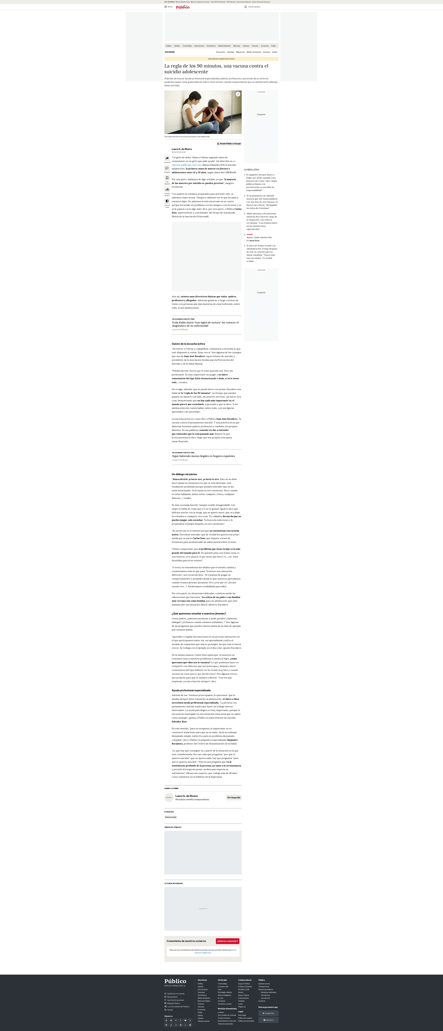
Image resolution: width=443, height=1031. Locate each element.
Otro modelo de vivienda (227, 1015)
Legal (240, 1011)
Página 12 (241, 1007)
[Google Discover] (171, 1020)
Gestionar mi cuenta (175, 994)
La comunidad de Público (178, 1007)
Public (273, 46)
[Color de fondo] (167, 201)
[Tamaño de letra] (167, 189)
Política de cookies (245, 1018)
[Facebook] (176, 1020)
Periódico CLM (243, 989)
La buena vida (223, 987)
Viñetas (200, 1018)
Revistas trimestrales (227, 1009)
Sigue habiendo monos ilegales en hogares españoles (203, 456)
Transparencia (263, 987)
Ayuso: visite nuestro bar (259, 237)
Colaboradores (244, 980)
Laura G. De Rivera (180, 329)
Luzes (240, 1004)
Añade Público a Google (230, 144)
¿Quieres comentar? (227, 941)
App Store (269, 1020)
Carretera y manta (224, 1004)
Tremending (187, 46)
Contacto (261, 1001)
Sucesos (266, 52)
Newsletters (172, 997)
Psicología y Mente (225, 992)
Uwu (219, 989)
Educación (220, 52)
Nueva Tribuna (243, 995)
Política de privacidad (246, 1021)
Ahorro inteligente (224, 995)
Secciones (202, 980)
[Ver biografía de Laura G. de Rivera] (169, 797)
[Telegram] (176, 1025)
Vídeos (200, 1015)
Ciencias (255, 46)
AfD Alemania (231, 2)
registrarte (206, 953)
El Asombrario (243, 998)
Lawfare (221, 1012)
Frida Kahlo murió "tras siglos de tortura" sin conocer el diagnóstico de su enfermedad (205, 324)
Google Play (269, 1013)
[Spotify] (181, 1025)
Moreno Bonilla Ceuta (183, 2)
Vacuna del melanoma (244, 2)
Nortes (240, 992)
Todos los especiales (225, 1024)
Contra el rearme (224, 1018)
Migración (240, 52)
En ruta (220, 998)
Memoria (236, 46)
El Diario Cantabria (245, 987)
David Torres (254, 241)
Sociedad (170, 52)
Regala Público (173, 1003)
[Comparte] (167, 158)
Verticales (222, 980)
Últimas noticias (204, 1021)
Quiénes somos (264, 984)
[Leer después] (167, 178)
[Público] (182, 7)
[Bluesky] (185, 1020)
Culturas (246, 46)
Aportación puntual (175, 1000)
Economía (264, 46)
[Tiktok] (171, 1025)
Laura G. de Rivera (182, 149)
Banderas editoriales (268, 992)
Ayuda (170, 1010)
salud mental (170, 817)
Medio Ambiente (224, 46)
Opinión (177, 46)
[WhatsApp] (185, 1025)
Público (175, 982)
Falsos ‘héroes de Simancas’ (261, 2)
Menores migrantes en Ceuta (200, 2)
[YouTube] (166, 1025)
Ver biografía (233, 797)
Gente (274, 52)
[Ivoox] (190, 1025)
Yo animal (221, 1001)
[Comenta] (167, 168)
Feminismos (211, 46)
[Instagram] (190, 1020)
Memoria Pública (204, 1001)
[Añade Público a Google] (166, 1020)
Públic (200, 1012)
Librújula (241, 1001)
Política (168, 46)
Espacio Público (244, 984)
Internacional (199, 46)
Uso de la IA (265, 998)
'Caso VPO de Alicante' (218, 2)
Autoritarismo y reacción (227, 1021)
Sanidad (230, 52)
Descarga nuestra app (268, 1007)
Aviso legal (242, 1015)
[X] (181, 1020)
